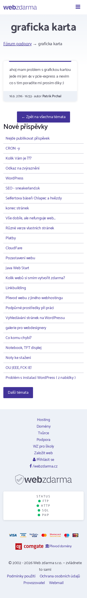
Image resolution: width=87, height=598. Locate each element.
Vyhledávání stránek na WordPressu (35, 318)
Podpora (44, 439)
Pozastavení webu (20, 258)
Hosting (43, 420)
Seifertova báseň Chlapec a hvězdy (34, 198)
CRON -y (13, 148)
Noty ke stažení (18, 358)
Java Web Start (17, 268)
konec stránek (17, 208)
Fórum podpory (17, 44)
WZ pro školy (43, 446)
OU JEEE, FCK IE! (18, 367)
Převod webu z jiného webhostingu (34, 298)
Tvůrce (43, 433)
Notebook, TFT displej (23, 348)
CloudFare (14, 248)
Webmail (56, 583)
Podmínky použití (21, 576)
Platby (11, 238)
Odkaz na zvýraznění (22, 168)
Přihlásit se (45, 459)
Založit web (43, 453)
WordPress (14, 178)
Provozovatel (34, 583)
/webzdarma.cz (44, 466)
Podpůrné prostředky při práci (30, 308)
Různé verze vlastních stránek (30, 228)
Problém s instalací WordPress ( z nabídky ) (40, 377)
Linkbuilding (16, 288)
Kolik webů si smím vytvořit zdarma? (35, 278)
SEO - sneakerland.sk (23, 188)
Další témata (18, 392)
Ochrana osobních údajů (60, 576)
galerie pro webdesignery (26, 328)
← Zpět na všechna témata (43, 117)
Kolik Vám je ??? (18, 158)
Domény (44, 426)
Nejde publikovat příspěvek (28, 138)
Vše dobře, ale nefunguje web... (31, 218)
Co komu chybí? (18, 338)
